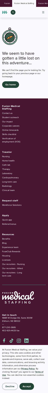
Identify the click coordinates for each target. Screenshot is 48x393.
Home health (8, 160)
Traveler (7, 152)
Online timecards (10, 130)
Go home (10, 84)
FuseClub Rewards (11, 251)
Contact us (7, 113)
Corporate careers (10, 126)
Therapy (6, 169)
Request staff (10, 200)
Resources (8, 234)
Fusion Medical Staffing (24, 3)
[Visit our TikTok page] (11, 340)
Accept (27, 386)
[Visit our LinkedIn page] (26, 340)
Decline (10, 386)
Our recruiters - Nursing (13, 264)
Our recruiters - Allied (12, 268)
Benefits (6, 239)
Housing (6, 255)
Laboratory (7, 173)
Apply (5, 215)
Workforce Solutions (11, 205)
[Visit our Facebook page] (4, 340)
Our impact (7, 121)
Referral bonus (9, 224)
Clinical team (8, 190)
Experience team (10, 247)
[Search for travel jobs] (13, 12)
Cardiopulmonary (10, 177)
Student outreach (10, 117)
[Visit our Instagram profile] (19, 340)
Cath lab (6, 165)
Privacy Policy (28, 368)
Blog (4, 243)
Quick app (7, 220)
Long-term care (9, 182)
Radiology (7, 186)
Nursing (6, 156)
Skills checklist (9, 134)
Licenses (6, 260)
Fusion (7, 3)
